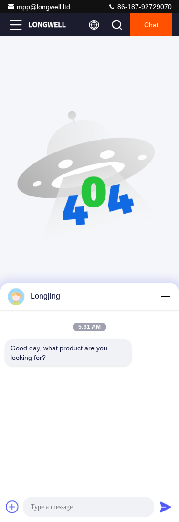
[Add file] (12, 506)
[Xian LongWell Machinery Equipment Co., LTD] (47, 24)
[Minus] (165, 296)
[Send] (165, 506)
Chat (151, 25)
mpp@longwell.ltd (43, 7)
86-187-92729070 (144, 7)
